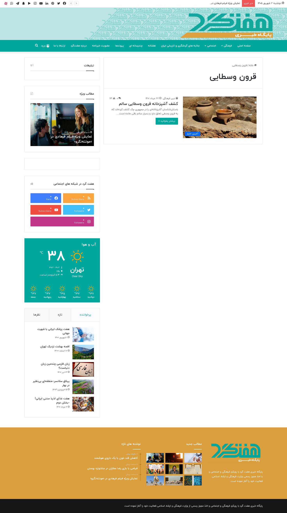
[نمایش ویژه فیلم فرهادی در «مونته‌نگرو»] (155, 458)
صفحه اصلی (244, 46)
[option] (62, 124)
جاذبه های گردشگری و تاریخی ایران (180, 46)
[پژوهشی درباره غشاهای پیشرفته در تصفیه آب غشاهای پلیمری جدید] (193, 480)
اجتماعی (211, 46)
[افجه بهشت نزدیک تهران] (83, 352)
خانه (251, 65)
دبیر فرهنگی (169, 98)
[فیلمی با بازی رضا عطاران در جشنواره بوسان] (174, 458)
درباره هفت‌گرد (79, 46)
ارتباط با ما (59, 46)
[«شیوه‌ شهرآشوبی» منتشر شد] (193, 469)
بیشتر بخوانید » (167, 121)
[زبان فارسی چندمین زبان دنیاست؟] (83, 369)
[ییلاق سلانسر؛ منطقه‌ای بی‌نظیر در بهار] (83, 386)
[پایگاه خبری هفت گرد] (143, 28)
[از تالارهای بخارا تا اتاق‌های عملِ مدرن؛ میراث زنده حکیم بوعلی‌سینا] (155, 480)
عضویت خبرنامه (101, 46)
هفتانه (152, 46)
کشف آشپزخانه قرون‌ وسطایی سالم (148, 104)
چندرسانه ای (136, 46)
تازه (60, 315)
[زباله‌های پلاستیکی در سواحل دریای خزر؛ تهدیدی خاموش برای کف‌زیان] (174, 480)
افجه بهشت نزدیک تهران (55, 346)
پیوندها (119, 46)
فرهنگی (228, 46)
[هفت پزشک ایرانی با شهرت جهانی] (83, 334)
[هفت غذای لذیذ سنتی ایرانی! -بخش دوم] (83, 404)
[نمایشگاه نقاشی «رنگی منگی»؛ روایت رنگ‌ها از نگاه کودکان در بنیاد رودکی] (155, 469)
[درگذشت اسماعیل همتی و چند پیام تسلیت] (174, 469)
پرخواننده (85, 315)
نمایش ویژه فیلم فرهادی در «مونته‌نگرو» (219, 3)
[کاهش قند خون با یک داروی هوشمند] (193, 458)
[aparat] (6, 3)
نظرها (36, 315)
